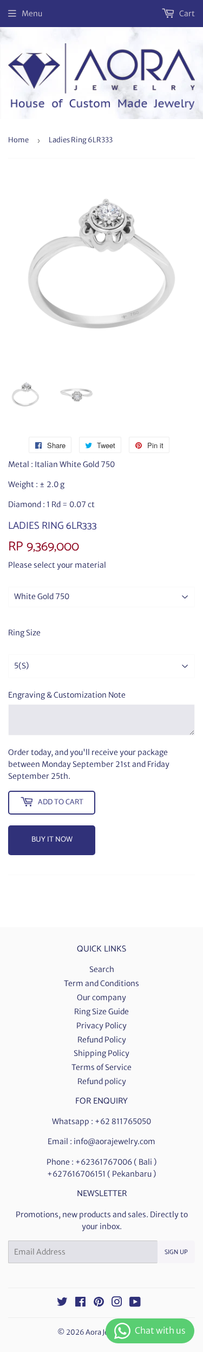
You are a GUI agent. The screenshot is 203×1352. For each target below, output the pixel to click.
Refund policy (101, 1081)
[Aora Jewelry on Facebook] (80, 1303)
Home (18, 140)
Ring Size (24, 633)
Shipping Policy (101, 1053)
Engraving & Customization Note (67, 695)
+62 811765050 (123, 1121)
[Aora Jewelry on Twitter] (62, 1303)
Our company (101, 997)
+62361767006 (103, 1162)
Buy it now (52, 839)
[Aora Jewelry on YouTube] (135, 1303)
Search (101, 969)
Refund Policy (101, 1040)
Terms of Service (101, 1067)
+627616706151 (76, 1174)
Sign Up (176, 1252)
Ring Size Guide (101, 1011)
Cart (186, 13)
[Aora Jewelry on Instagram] (117, 1303)
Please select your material (57, 565)
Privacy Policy (101, 1026)
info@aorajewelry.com (114, 1141)
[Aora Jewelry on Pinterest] (98, 1303)
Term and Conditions (101, 983)
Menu (32, 13)
